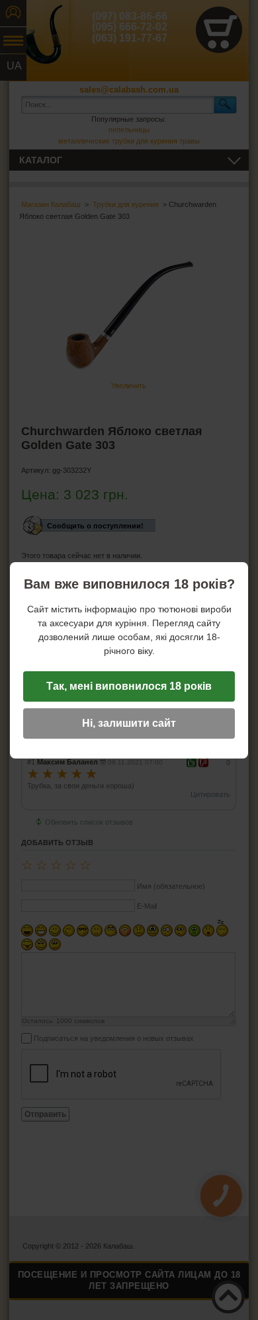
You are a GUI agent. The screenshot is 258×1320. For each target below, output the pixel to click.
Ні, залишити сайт (129, 723)
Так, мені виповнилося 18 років (129, 686)
